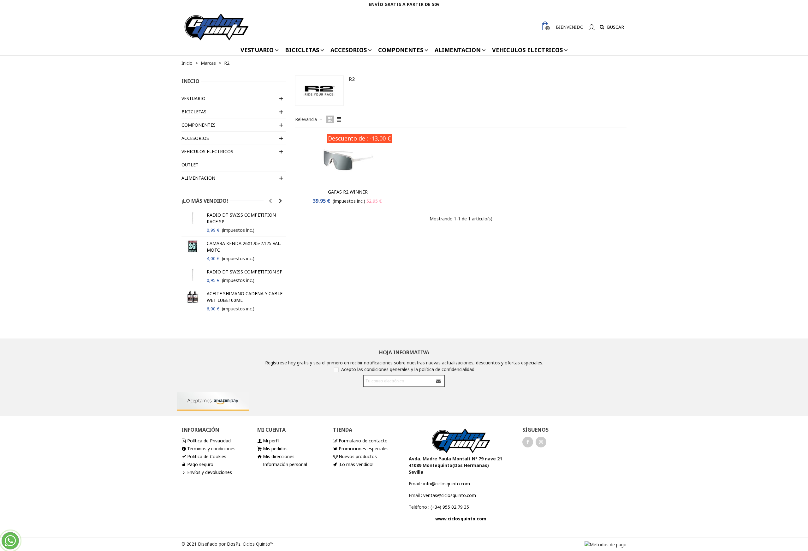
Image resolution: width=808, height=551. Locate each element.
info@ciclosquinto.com (446, 484)
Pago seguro (200, 464)
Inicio (190, 81)
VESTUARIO (257, 50)
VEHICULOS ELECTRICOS (527, 50)
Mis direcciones (278, 456)
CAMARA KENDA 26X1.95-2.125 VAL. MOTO (244, 246)
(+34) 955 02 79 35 (450, 507)
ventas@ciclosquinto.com (449, 495)
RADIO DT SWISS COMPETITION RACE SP (241, 218)
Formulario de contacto (363, 441)
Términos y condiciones (211, 449)
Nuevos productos (358, 456)
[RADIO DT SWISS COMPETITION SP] (192, 274)
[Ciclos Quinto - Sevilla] (216, 27)
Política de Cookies (206, 456)
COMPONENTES (400, 50)
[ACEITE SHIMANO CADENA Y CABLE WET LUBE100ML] (192, 296)
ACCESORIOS (348, 50)
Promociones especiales (364, 449)
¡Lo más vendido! (204, 200)
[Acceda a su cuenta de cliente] (591, 27)
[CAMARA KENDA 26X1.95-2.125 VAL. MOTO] (192, 246)
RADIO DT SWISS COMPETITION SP (244, 272)
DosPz (234, 544)
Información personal (285, 464)
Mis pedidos (275, 449)
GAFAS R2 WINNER (348, 192)
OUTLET (190, 165)
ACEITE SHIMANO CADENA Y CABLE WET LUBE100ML (244, 296)
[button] (270, 201)
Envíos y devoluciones (209, 472)
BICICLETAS (302, 50)
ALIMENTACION (458, 50)
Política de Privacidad (209, 441)
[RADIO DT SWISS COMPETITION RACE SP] (192, 218)
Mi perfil (271, 441)
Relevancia (306, 119)
